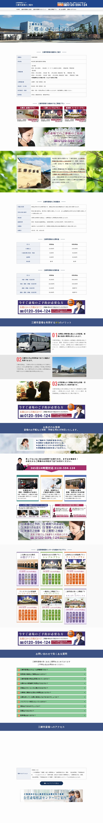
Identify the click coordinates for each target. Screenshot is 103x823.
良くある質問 (62, 9)
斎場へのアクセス (71, 9)
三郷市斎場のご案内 (24, 5)
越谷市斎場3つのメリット (39, 9)
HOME (18, 9)
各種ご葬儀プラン (52, 9)
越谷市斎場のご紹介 (27, 9)
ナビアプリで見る (52, 783)
